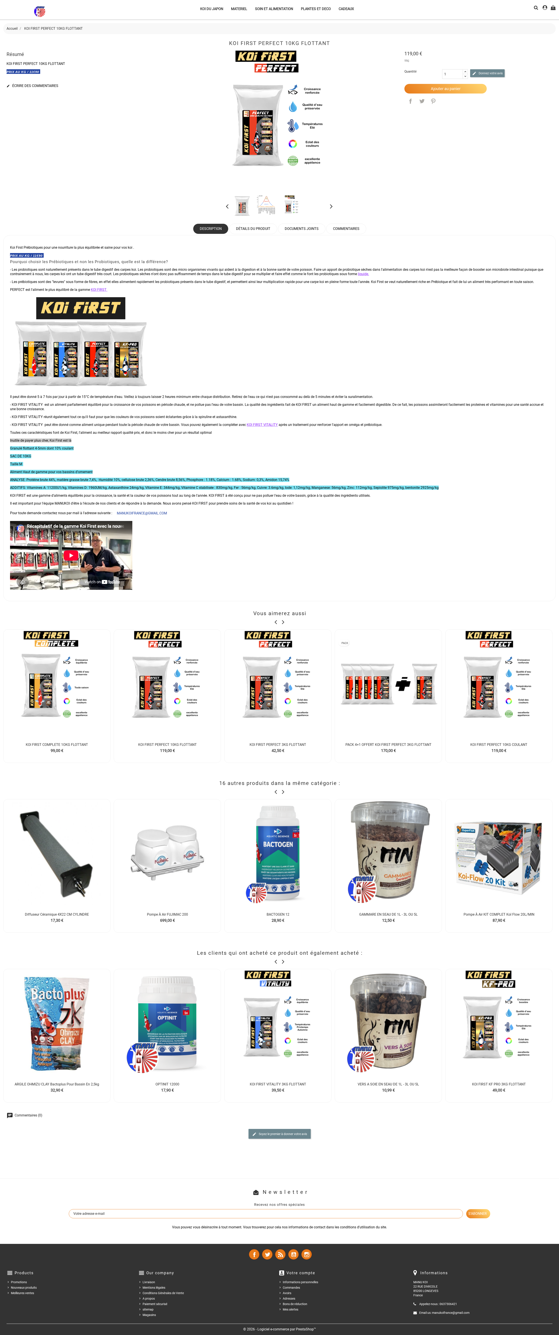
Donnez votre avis (490, 73)
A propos (149, 1298)
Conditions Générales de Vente (163, 1293)
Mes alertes (290, 1309)
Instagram (307, 1254)
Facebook (254, 1254)
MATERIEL (239, 9)
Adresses (289, 1298)
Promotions (19, 1282)
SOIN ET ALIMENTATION (274, 9)
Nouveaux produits (24, 1287)
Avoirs (287, 1293)
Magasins (149, 1315)
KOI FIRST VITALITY (262, 425)
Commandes (291, 1287)
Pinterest (433, 101)
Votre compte (300, 1273)
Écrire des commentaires (32, 86)
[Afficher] (57, 750)
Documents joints (302, 229)
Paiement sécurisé (155, 1304)
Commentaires (346, 229)
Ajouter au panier (446, 88)
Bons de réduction (295, 1304)
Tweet (422, 101)
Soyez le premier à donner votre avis (282, 1133)
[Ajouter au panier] (47, 750)
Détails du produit (253, 229)
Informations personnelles (300, 1282)
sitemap (148, 1309)
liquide (363, 274)
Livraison (149, 1282)
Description (211, 229)
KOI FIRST (99, 290)
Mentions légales (154, 1287)
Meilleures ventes (22, 1293)
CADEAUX (346, 9)
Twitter (267, 1254)
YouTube (293, 1254)
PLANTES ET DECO (316, 9)
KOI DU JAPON (211, 9)
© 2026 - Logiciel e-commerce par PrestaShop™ (279, 1329)
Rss (280, 1254)
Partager (410, 101)
